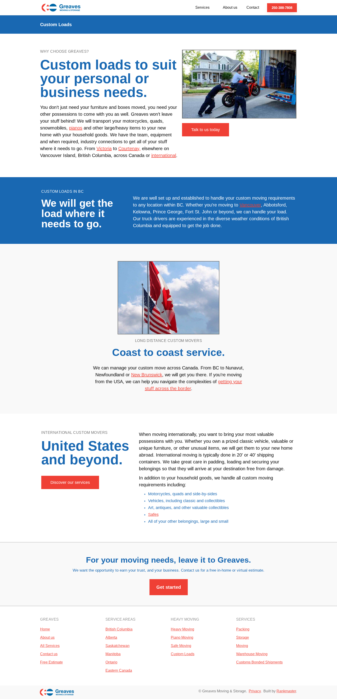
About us (230, 7)
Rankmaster (286, 691)
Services (202, 7)
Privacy (255, 691)
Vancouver (250, 204)
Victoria (104, 148)
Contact (252, 7)
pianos (75, 127)
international (163, 155)
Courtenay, (129, 148)
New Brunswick (146, 374)
